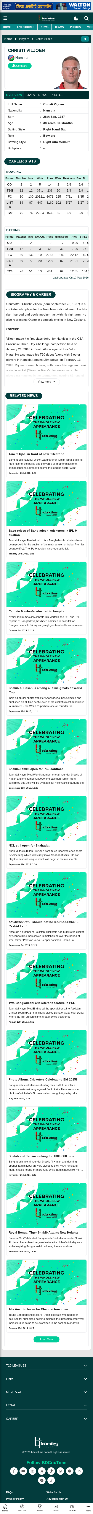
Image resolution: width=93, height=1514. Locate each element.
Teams (59, 27)
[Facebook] (14, 1471)
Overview (14, 95)
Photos (75, 27)
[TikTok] (51, 1471)
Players (24, 38)
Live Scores (25, 27)
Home (7, 27)
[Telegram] (42, 1480)
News (44, 27)
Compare (21, 65)
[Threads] (51, 1480)
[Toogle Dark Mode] (76, 18)
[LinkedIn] (79, 1471)
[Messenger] (70, 1471)
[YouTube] (23, 1471)
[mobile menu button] (5, 18)
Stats (30, 95)
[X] (42, 1471)
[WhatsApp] (60, 1471)
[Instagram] (32, 1471)
